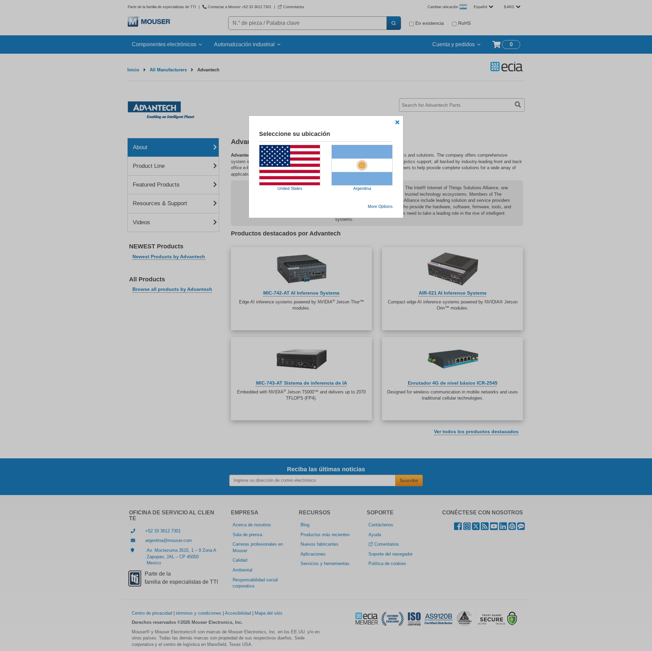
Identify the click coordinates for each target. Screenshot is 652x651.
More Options (380, 206)
